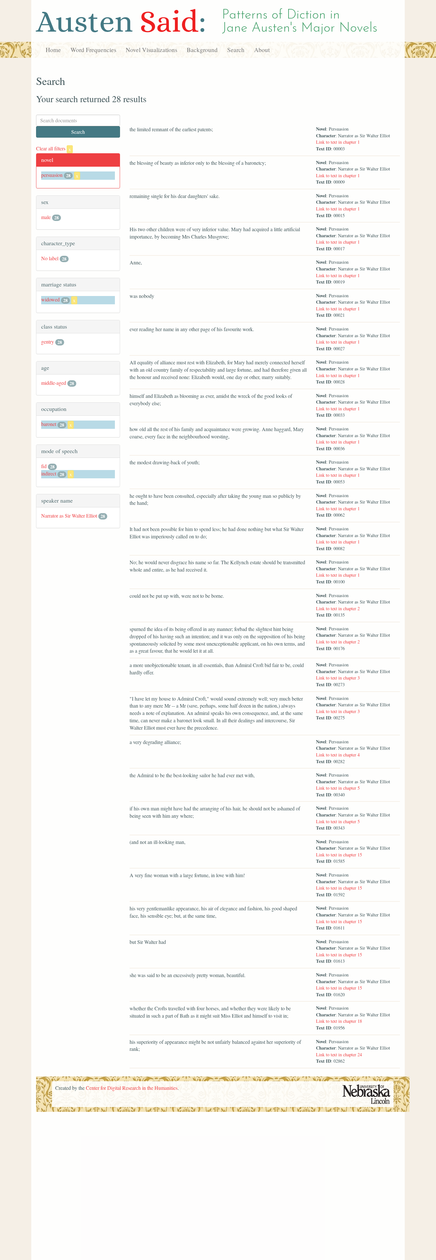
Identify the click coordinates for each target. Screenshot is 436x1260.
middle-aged (53, 382)
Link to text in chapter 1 (338, 142)
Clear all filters (53, 148)
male (46, 217)
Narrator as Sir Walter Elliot (69, 515)
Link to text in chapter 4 (338, 755)
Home (53, 50)
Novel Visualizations (151, 50)
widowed (50, 299)
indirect (48, 473)
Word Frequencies (93, 50)
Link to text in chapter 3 (338, 678)
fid (44, 466)
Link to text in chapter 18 (339, 1021)
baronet (48, 424)
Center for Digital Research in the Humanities (131, 1087)
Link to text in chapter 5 (338, 788)
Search (235, 50)
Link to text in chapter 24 (339, 1054)
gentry (47, 341)
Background (202, 50)
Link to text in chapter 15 (339, 855)
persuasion (52, 174)
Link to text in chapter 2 (338, 608)
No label (49, 258)
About (262, 50)
